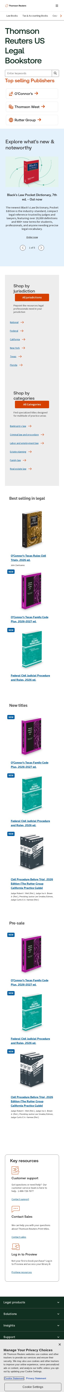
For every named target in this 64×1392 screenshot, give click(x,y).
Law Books (12, 15)
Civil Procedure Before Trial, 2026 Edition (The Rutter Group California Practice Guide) (32, 884)
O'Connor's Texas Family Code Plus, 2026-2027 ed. (29, 619)
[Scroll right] (61, 16)
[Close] (60, 1344)
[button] (32, 1302)
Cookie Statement (14, 1378)
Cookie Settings (33, 1386)
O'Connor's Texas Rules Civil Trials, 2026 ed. (28, 558)
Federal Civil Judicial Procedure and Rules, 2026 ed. (30, 677)
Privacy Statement (35, 1378)
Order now (32, 237)
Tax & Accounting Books (35, 15)
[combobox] (28, 73)
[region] (32, 1365)
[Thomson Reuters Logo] (16, 6)
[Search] (55, 73)
